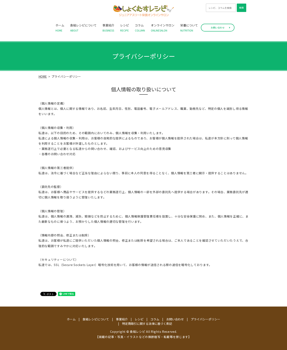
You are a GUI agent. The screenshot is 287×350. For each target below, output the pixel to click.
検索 (241, 7)
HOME (42, 76)
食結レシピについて (83, 27)
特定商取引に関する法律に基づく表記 (147, 323)
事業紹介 (108, 27)
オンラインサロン (162, 27)
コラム (140, 27)
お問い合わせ (218, 27)
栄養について (189, 27)
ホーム (59, 27)
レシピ (124, 27)
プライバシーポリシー (205, 319)
